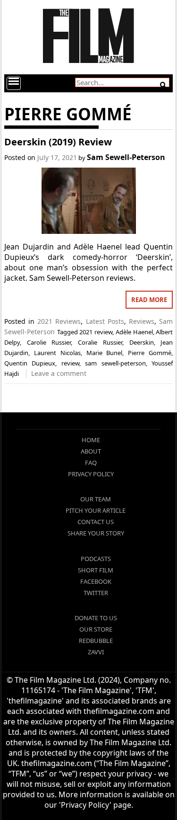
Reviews (141, 321)
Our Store (95, 629)
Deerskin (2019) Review (58, 141)
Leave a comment (58, 373)
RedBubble (96, 640)
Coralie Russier (100, 342)
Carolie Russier (49, 342)
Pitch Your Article (96, 510)
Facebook (95, 581)
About (91, 451)
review (70, 363)
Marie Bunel (104, 352)
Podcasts (96, 558)
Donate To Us (96, 618)
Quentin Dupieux (30, 363)
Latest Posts (105, 321)
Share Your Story (95, 533)
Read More (149, 299)
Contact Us (95, 521)
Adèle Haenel (134, 332)
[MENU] (14, 83)
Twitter (96, 592)
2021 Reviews (59, 321)
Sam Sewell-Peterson (126, 157)
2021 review (95, 332)
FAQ (91, 462)
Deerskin (141, 342)
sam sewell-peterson (115, 363)
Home (91, 440)
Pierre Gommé (149, 352)
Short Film (95, 570)
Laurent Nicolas (57, 352)
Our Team (95, 499)
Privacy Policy (91, 474)
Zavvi (96, 652)
